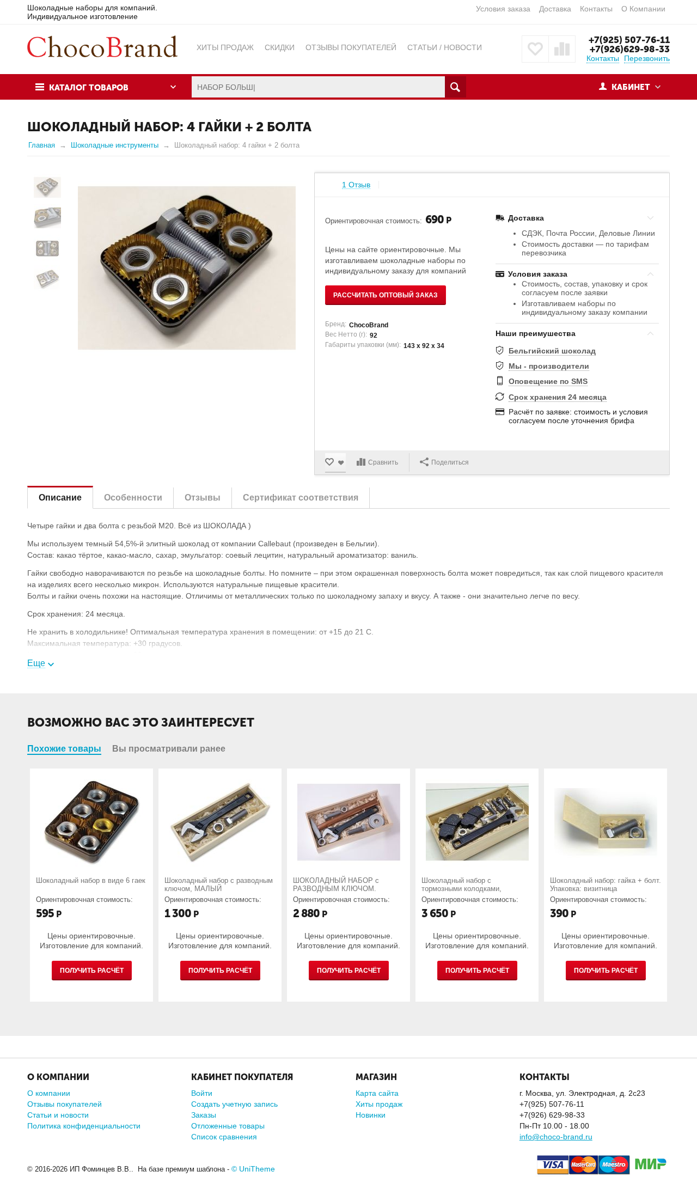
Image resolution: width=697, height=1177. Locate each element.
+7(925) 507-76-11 (629, 39)
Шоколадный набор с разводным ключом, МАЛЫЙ (218, 884)
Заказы (203, 1115)
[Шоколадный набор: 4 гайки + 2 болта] (187, 268)
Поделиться (450, 462)
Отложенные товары (228, 1125)
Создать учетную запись (234, 1104)
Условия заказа (503, 8)
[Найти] (455, 86)
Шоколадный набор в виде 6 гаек (90, 880)
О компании (48, 1093)
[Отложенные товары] (535, 49)
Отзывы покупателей (64, 1104)
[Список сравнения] (562, 49)
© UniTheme (253, 1168)
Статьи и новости (58, 1115)
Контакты (596, 8)
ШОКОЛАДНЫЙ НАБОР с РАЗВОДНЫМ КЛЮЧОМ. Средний (336, 888)
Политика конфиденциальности (83, 1125)
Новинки (371, 1115)
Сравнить (383, 462)
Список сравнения (224, 1136)
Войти (201, 1093)
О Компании (643, 8)
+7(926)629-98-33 (630, 49)
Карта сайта (377, 1093)
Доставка (555, 8)
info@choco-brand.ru (555, 1136)
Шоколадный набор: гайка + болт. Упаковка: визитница (605, 884)
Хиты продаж (379, 1104)
